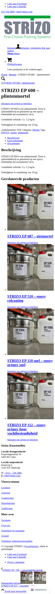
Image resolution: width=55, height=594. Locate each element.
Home (4, 74)
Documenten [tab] (13, 143)
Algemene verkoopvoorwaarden (16, 541)
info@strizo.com (24, 11)
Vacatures (6, 520)
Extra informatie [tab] (15, 140)
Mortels (12, 74)
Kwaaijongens (31, 546)
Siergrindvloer (8, 503)
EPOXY (5, 132)
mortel (14, 132)
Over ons (5, 525)
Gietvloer (5, 493)
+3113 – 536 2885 (13, 473)
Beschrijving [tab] (13, 138)
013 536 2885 (8, 11)
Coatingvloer (7, 498)
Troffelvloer (7, 508)
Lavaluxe (5, 487)
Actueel (5, 536)
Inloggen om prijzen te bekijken (16, 103)
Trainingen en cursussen (12, 530)
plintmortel (23, 132)
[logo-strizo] (27, 40)
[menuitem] (30, 48)
